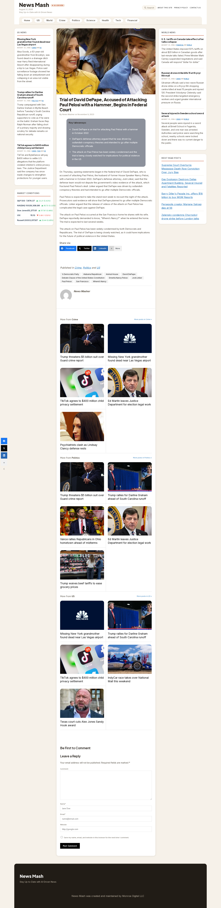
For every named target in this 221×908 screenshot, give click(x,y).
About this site (165, 7)
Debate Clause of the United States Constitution (83, 278)
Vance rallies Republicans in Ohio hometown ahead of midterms (82, 520)
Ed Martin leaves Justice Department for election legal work (130, 382)
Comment (64, 769)
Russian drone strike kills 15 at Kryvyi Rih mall (181, 74)
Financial (132, 20)
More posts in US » (144, 596)
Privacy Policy (181, 7)
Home (27, 20)
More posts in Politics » (142, 457)
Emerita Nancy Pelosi (118, 278)
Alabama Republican (92, 274)
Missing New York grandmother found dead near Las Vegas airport (33, 42)
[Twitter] (4, 448)
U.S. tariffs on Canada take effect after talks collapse (182, 40)
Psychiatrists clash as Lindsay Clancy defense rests (82, 426)
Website (63, 824)
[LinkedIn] (4, 455)
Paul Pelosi (67, 281)
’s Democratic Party (70, 274)
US (38, 20)
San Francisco (82, 281)
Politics (76, 20)
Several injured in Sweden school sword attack (182, 114)
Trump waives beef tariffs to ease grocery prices (82, 564)
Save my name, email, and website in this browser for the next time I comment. (96, 837)
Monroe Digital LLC (133, 895)
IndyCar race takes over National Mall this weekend (130, 659)
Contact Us (195, 7)
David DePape (129, 274)
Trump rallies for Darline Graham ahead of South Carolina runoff (30, 95)
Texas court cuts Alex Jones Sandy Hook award (82, 703)
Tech (118, 20)
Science (90, 20)
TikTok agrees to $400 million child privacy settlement (33, 146)
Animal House (112, 274)
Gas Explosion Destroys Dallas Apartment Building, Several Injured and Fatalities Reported (181, 183)
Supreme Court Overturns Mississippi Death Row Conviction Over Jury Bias (180, 169)
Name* (63, 804)
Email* (62, 814)
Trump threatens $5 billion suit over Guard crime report (82, 338)
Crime (62, 20)
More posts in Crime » (143, 319)
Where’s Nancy (99, 281)
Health (105, 20)
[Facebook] (4, 441)
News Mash (34, 4)
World (49, 20)
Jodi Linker (137, 278)
